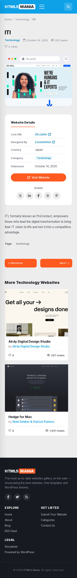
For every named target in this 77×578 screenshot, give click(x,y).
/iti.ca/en (41, 134)
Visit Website (41, 177)
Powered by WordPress (19, 552)
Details (46, 330)
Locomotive (43, 142)
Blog (7, 525)
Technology (12, 40)
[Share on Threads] (47, 195)
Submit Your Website (54, 514)
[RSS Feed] (26, 496)
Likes (13, 46)
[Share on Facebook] (38, 195)
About (8, 520)
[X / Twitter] (17, 496)
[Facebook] (8, 496)
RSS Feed (11, 531)
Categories (48, 520)
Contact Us (48, 525)
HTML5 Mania (31, 570)
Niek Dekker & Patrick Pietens (33, 421)
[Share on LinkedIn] (29, 195)
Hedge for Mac (20, 417)
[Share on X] (20, 195)
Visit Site (28, 330)
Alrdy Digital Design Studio (29, 341)
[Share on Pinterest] (56, 195)
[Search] (68, 7)
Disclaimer (11, 546)
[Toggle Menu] (41, 7)
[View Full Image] (66, 59)
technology (22, 243)
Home (8, 514)
